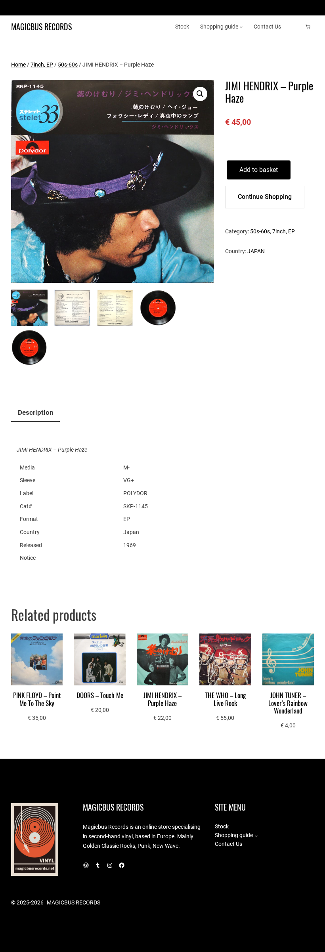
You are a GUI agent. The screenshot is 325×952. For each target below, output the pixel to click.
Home (18, 64)
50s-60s (68, 64)
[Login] (295, 26)
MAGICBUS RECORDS (41, 26)
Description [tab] (36, 412)
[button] (200, 94)
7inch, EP (42, 64)
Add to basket (258, 170)
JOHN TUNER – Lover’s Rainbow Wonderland (288, 703)
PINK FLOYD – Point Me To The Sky (37, 699)
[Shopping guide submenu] (241, 26)
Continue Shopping (265, 196)
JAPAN (256, 251)
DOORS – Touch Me (99, 695)
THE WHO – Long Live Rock (225, 699)
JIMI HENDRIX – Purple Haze (162, 699)
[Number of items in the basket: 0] (308, 27)
